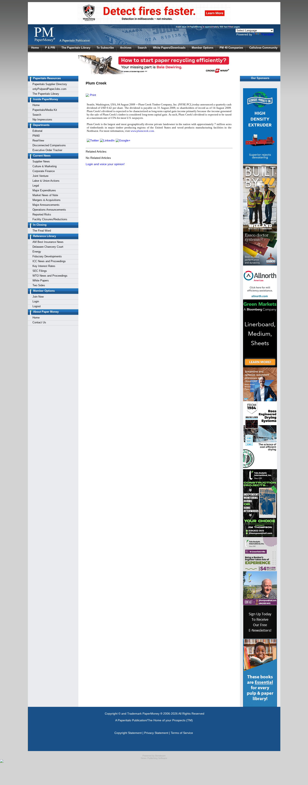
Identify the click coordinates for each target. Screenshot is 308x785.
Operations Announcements (49, 209)
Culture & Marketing (44, 166)
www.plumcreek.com (142, 130)
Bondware (160, 755)
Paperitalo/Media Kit (44, 109)
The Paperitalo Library (75, 47)
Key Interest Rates (43, 266)
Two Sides (38, 285)
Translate (267, 34)
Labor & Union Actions (46, 180)
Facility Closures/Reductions (49, 219)
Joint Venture (40, 175)
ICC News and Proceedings (49, 261)
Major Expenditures (44, 190)
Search (142, 47)
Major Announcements (46, 204)
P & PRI (50, 47)
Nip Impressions (42, 119)
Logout (36, 306)
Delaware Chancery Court (47, 246)
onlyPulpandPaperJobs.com (49, 89)
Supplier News (41, 161)
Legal (35, 185)
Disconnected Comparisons (49, 145)
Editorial (37, 130)
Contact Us (39, 322)
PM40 (36, 135)
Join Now (38, 296)
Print (92, 95)
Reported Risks (41, 214)
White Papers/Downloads (169, 47)
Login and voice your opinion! (105, 164)
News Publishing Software (154, 758)
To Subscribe (105, 47)
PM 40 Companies (231, 47)
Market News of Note (45, 195)
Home (35, 47)
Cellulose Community (263, 47)
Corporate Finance (43, 171)
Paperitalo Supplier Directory (49, 84)
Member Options (202, 47)
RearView (38, 140)
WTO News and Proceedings (49, 275)
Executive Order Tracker (47, 150)
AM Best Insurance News (47, 242)
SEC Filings (39, 270)
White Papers (40, 280)
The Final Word (41, 230)
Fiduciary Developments (47, 256)
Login (35, 301)
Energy (36, 251)
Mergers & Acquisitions (46, 200)
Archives (125, 47)
